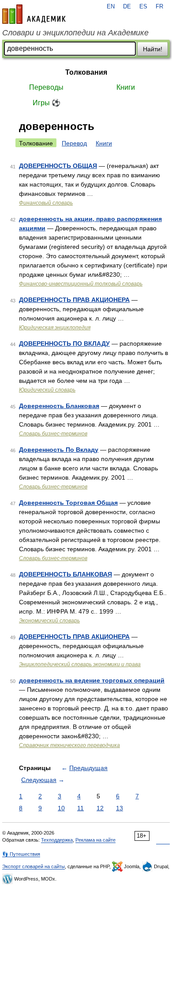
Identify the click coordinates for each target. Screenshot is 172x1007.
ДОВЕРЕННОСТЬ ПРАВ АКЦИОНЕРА (74, 299)
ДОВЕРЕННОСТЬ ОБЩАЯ (58, 165)
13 (119, 808)
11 (80, 808)
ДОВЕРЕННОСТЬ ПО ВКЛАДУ (64, 343)
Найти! (152, 49)
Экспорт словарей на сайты (33, 866)
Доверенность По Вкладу (58, 449)
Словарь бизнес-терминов (53, 434)
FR (159, 7)
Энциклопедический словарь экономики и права (80, 664)
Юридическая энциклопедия (54, 327)
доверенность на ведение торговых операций (92, 680)
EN (111, 7)
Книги (125, 87)
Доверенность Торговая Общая (68, 502)
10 (61, 808)
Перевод (74, 143)
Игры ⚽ (46, 103)
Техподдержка (57, 840)
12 (100, 808)
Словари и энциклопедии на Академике (75, 32)
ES (143, 7)
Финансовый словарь (46, 203)
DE (127, 7)
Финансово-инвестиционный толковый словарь (80, 284)
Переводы (46, 87)
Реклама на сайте (95, 840)
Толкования (86, 72)
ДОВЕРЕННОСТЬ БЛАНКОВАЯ (65, 574)
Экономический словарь (49, 621)
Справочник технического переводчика (69, 745)
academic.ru (34, 14)
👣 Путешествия (21, 854)
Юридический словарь (47, 390)
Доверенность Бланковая (59, 405)
